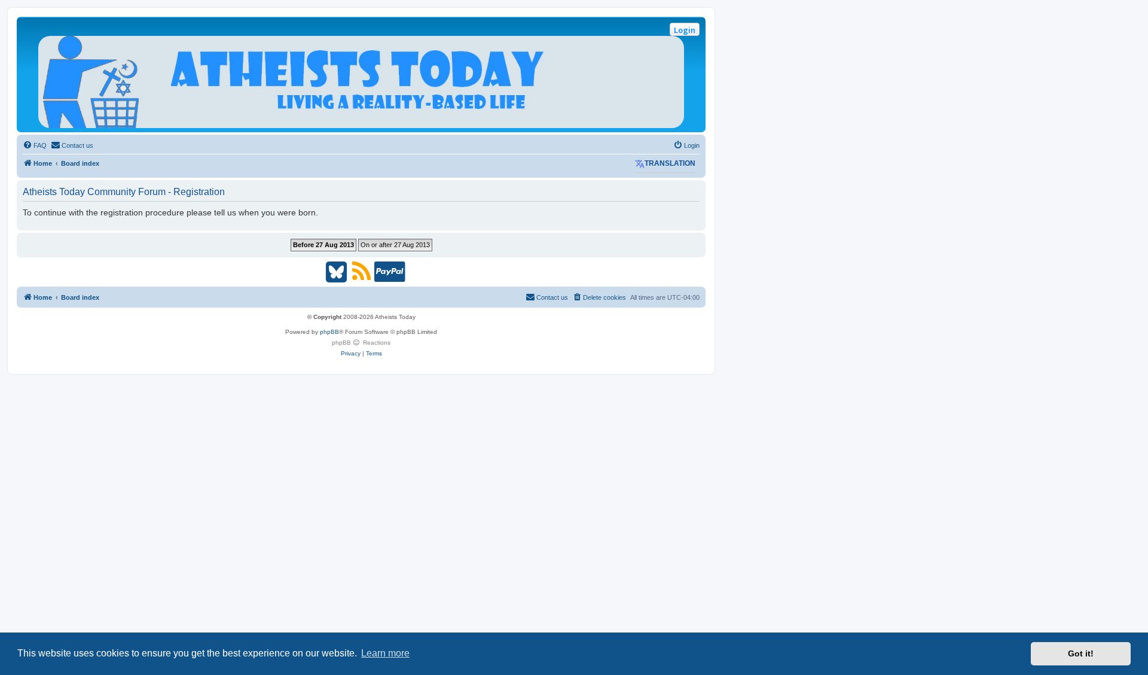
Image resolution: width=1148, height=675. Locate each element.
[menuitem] (35, 145)
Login (684, 30)
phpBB (329, 332)
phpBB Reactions (361, 342)
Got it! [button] (1081, 653)
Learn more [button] (385, 653)
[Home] (361, 82)
